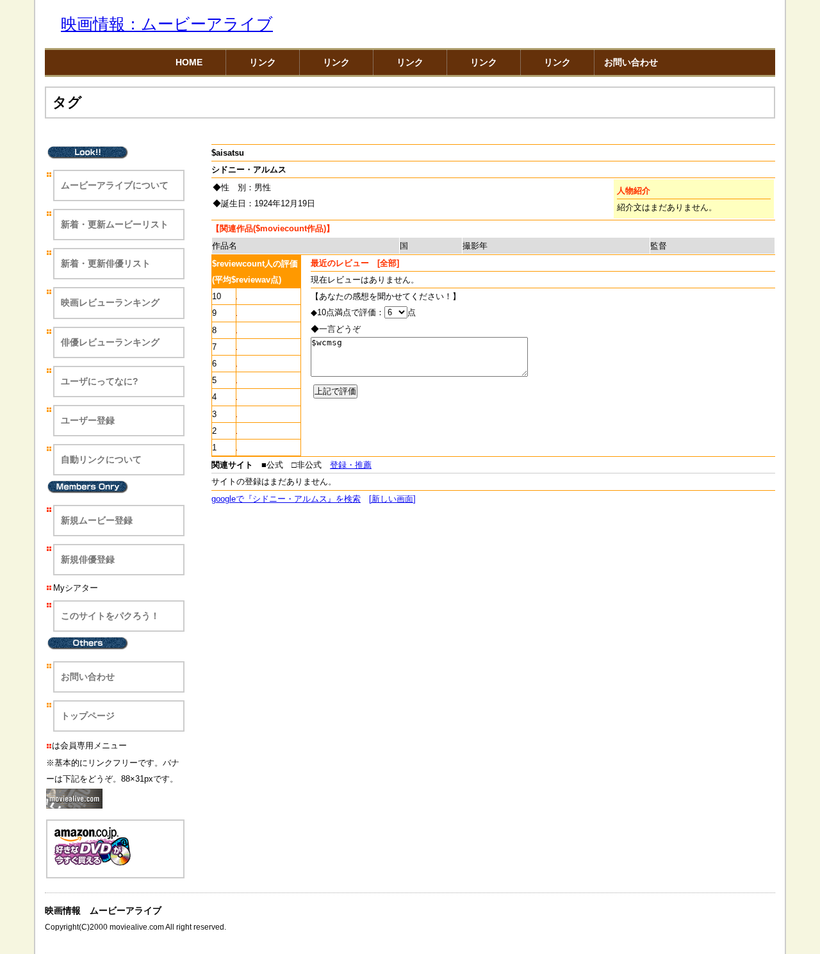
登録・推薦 (351, 465)
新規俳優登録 (88, 559)
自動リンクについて (101, 459)
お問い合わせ (631, 62)
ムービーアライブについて (114, 185)
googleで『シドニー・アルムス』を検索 (286, 499)
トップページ (88, 716)
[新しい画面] (392, 499)
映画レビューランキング (110, 302)
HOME (189, 62)
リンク (262, 62)
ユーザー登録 (88, 420)
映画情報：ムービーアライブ (167, 24)
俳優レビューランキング (110, 342)
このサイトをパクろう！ (110, 616)
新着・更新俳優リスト (106, 263)
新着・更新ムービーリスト (114, 224)
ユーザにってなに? (99, 381)
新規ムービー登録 (97, 520)
